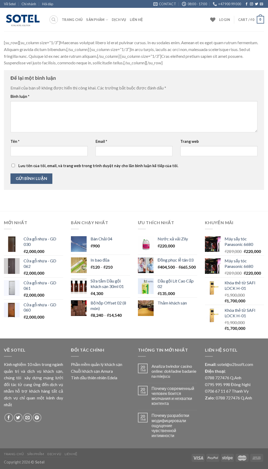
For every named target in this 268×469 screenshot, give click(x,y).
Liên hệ (136, 20)
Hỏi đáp (47, 4)
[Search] (53, 19)
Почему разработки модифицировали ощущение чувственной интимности (170, 425)
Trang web (189, 141)
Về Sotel (10, 4)
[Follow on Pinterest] (37, 417)
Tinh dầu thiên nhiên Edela (94, 377)
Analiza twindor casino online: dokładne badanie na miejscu (174, 371)
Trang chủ (72, 20)
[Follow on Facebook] (246, 4)
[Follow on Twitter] (256, 4)
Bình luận (19, 96)
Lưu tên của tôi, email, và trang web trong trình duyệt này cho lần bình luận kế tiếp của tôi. (98, 165)
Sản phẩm (95, 20)
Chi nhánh (28, 4)
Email (101, 141)
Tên (14, 141)
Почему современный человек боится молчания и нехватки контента (173, 396)
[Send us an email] (261, 4)
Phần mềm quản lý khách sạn (96, 364)
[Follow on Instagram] (251, 4)
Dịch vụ (119, 20)
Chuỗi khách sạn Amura (92, 371)
